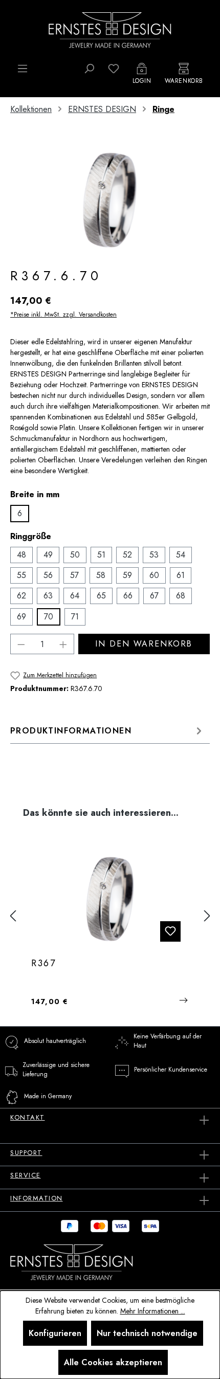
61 (181, 575)
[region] (110, 199)
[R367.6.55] (110, 899)
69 (21, 616)
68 (180, 596)
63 (48, 596)
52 (127, 555)
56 (48, 575)
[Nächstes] (207, 916)
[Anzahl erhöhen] (63, 644)
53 (154, 555)
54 (180, 555)
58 (100, 575)
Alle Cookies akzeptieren (113, 1362)
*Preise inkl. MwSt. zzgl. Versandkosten (63, 314)
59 (127, 575)
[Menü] (22, 68)
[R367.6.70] (109, 199)
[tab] (107, 731)
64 (74, 596)
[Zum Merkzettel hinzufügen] (170, 931)
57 (74, 575)
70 (48, 616)
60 (154, 575)
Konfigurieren (55, 1333)
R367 (43, 964)
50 (75, 555)
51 (101, 555)
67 (154, 596)
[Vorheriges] (12, 916)
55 (21, 575)
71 (75, 616)
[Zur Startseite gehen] (110, 29)
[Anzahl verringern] (21, 644)
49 (48, 555)
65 (101, 596)
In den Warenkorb (143, 644)
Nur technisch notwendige (147, 1333)
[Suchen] (89, 68)
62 (21, 596)
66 (128, 596)
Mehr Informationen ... (152, 1311)
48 (21, 555)
